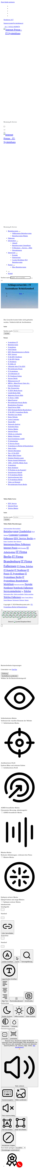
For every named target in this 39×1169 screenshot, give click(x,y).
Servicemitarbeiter (12, 591)
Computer (13, 535)
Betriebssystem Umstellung (21, 245)
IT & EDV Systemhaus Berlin (18, 412)
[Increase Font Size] (2, 909)
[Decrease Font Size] (2, 918)
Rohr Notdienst (13, 467)
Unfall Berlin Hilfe (14, 393)
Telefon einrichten (28, 594)
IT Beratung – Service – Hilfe (22, 248)
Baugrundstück (16, 528)
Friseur (5, 541)
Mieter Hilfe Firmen (14, 455)
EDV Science (12, 354)
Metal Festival (12, 400)
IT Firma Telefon (25, 566)
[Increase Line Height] (2, 938)
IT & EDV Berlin (14, 359)
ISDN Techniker (22, 548)
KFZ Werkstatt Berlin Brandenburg (20, 410)
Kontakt (15, 255)
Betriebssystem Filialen (20, 236)
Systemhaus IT (13, 342)
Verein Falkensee (8, 600)
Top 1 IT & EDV (13, 453)
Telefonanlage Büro (8, 594)
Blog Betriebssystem (19, 267)
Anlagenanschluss (8, 528)
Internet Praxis (11, 547)
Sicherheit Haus (13, 426)
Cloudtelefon (25, 531)
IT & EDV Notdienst (15, 357)
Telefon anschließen (19, 594)
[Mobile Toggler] (19, 231)
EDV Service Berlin (23, 538)
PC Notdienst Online (15, 376)
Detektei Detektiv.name (16, 458)
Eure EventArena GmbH (16, 439)
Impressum (11, 252)
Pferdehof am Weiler (15, 414)
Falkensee (11, 238)
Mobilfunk (9, 584)
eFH (34, 538)
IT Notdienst (12, 361)
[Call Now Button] (19, 1164)
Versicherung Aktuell (15, 472)
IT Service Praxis (13, 443)
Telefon (27, 591)
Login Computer (13, 419)
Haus (15, 541)
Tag (22, 591)
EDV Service (12, 503)
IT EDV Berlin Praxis (15, 390)
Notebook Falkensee (23, 587)
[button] (2, 625)
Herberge (19, 541)
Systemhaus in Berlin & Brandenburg (20, 446)
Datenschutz (16, 257)
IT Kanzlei (9, 570)
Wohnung (21, 600)
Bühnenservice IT (14, 381)
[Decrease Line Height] (2, 946)
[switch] (10, 723)
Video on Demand (14, 482)
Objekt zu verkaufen (15, 434)
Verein (23, 597)
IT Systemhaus (13, 371)
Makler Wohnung (14, 436)
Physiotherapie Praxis (15, 369)
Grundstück (10, 541)
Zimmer (27, 600)
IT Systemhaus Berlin (15, 475)
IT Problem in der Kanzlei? (17, 470)
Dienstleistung (17, 250)
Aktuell (14, 243)
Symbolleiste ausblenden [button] (9, 676)
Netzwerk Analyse (14, 424)
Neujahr (28, 584)
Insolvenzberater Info (15, 477)
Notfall (10, 273)
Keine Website (13, 417)
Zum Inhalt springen (8, 2)
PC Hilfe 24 (12, 364)
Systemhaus (12, 347)
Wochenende (15, 600)
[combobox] (19, 617)
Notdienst (8, 587)
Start (20, 293)
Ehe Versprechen (13, 388)
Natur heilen (12, 448)
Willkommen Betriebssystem (22, 233)
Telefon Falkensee (12, 597)
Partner (10, 265)
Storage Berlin (13, 378)
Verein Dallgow (29, 597)
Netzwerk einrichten (19, 584)
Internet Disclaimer (14, 451)
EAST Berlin (12, 349)
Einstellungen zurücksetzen (10, 1150)
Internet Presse (13, 431)
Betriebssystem (13, 231)
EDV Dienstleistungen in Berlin (18, 352)
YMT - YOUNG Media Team (18, 463)
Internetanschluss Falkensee (17, 544)
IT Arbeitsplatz (13, 441)
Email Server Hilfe (14, 407)
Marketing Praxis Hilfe (15, 395)
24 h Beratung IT (14, 373)
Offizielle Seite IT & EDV (16, 366)
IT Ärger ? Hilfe (13, 398)
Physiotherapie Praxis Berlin (17, 484)
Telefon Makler (13, 429)
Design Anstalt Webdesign (17, 460)
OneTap (14, 669)
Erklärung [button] (5, 673)
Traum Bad (11, 422)
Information (12, 241)
